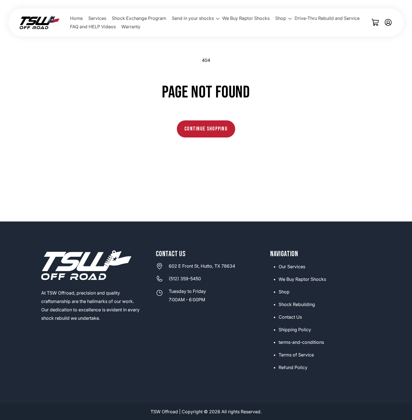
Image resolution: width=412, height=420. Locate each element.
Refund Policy (293, 367)
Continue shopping (206, 128)
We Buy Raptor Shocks (302, 279)
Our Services (292, 266)
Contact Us (290, 317)
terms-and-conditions (301, 342)
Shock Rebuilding (297, 304)
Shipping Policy (295, 329)
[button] (194, 18)
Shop (284, 292)
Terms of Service (296, 355)
